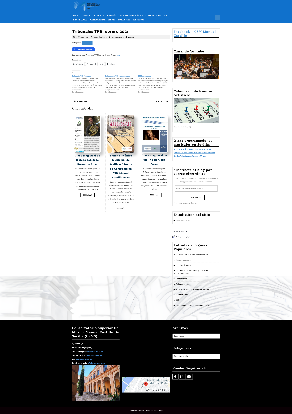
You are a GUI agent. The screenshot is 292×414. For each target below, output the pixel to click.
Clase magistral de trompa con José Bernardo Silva (87, 160)
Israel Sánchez (99, 37)
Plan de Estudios (183, 260)
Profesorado (181, 279)
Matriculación (182, 295)
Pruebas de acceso (184, 265)
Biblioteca (161, 15)
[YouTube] (189, 377)
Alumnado (87, 43)
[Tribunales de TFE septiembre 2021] (121, 84)
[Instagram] (182, 377)
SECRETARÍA (99, 15)
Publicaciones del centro (102, 20)
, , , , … (194, 152)
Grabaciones (124, 20)
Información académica (131, 15)
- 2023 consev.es (156, 410)
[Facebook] (175, 377)
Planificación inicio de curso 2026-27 (192, 255)
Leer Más (89, 195)
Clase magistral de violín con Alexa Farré (154, 159)
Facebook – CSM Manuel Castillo (195, 33)
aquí (118, 55)
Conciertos (138, 20)
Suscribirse (196, 197)
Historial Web (80, 20)
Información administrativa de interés (193, 305)
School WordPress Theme (139, 410)
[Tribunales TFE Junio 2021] (88, 84)
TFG (178, 300)
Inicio (76, 15)
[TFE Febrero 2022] (154, 84)
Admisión (111, 15)
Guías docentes (182, 284)
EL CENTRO (86, 15)
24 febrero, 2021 (82, 37)
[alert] (196, 236)
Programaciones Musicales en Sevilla (192, 289)
